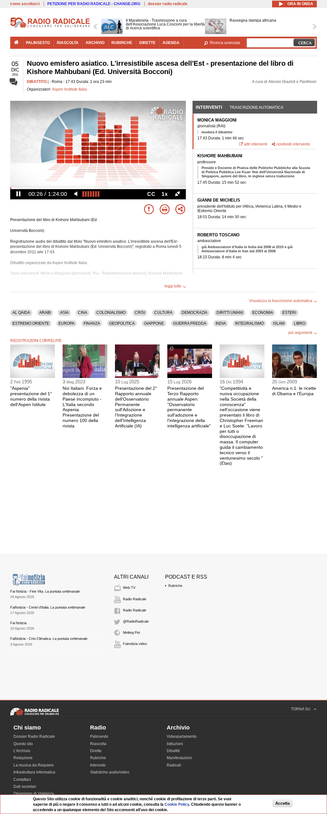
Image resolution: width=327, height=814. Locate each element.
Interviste (98, 765)
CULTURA (163, 312)
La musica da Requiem (33, 765)
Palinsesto (99, 736)
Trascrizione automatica (256, 107)
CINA (82, 312)
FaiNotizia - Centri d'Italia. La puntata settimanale (47, 607)
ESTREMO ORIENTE (30, 323)
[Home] (50, 27)
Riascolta (98, 744)
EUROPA (66, 323)
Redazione (23, 758)
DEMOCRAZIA (194, 312)
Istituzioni (175, 744)
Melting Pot (131, 632)
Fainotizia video (135, 644)
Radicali (174, 765)
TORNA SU (300, 709)
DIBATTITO (37, 81)
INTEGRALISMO (249, 323)
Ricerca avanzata (225, 43)
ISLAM (279, 323)
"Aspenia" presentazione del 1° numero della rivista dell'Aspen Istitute (31, 396)
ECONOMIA (262, 312)
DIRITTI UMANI (230, 312)
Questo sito (23, 744)
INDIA (221, 323)
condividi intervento (293, 144)
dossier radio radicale (167, 4)
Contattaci (22, 779)
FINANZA (92, 323)
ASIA (64, 312)
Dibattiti (173, 751)
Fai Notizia (18, 623)
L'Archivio (21, 751)
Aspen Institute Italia (69, 89)
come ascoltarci (25, 4)
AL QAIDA (21, 312)
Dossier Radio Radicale (34, 736)
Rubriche (175, 586)
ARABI (45, 312)
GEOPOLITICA (122, 323)
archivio (95, 43)
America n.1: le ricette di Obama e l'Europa (294, 391)
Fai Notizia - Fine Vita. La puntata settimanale (45, 591)
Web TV (129, 587)
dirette (147, 43)
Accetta (282, 803)
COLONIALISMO (110, 312)
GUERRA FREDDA (189, 323)
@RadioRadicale (136, 621)
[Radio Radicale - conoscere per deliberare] (34, 715)
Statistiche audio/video (109, 772)
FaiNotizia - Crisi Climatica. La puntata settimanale (48, 638)
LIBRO (299, 323)
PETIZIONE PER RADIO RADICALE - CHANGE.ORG (93, 4)
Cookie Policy (176, 804)
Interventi (209, 107)
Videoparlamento (182, 736)
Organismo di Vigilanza (33, 793)
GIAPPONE (154, 323)
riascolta (68, 43)
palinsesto (38, 43)
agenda (171, 43)
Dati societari (24, 786)
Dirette (96, 751)
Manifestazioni (179, 758)
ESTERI (289, 312)
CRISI (140, 312)
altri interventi (255, 144)
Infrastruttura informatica (34, 772)
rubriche (121, 43)
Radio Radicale (134, 599)
